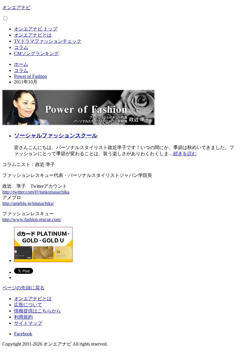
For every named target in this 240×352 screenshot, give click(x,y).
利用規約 (23, 317)
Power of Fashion (30, 76)
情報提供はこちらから (37, 310)
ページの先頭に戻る (23, 287)
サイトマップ (28, 323)
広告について (28, 304)
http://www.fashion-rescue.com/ (31, 219)
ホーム (21, 64)
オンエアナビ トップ (35, 28)
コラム (21, 47)
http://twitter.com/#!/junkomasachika (35, 191)
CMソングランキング (36, 53)
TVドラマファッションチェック (47, 41)
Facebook (23, 333)
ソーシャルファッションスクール (55, 135)
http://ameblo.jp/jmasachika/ (28, 203)
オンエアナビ (16, 7)
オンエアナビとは (33, 35)
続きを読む (185, 153)
